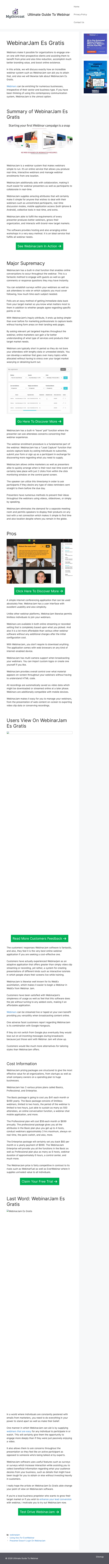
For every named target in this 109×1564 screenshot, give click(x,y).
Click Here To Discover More (37, 591)
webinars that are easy (19, 1431)
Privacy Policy (80, 14)
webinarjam (15, 1535)
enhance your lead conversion (55, 1499)
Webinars (12, 86)
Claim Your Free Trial (37, 1181)
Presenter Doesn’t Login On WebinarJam (27, 1540)
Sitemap (100, 1556)
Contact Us (79, 22)
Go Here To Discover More (37, 421)
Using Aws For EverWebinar (22, 1538)
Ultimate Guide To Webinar (49, 15)
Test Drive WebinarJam (37, 1512)
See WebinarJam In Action (37, 246)
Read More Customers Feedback (37, 938)
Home (76, 6)
